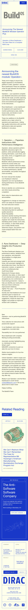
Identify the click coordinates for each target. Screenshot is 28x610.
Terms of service (20, 552)
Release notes (20, 553)
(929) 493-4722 (14, 591)
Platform (6, 549)
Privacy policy (20, 549)
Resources (6, 553)
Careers (6, 552)
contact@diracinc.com (9, 382)
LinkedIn (6, 565)
